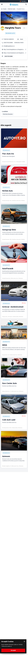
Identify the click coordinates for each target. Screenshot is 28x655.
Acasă (4, 9)
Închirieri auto (11, 9)
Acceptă (13, 650)
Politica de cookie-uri (7, 646)
